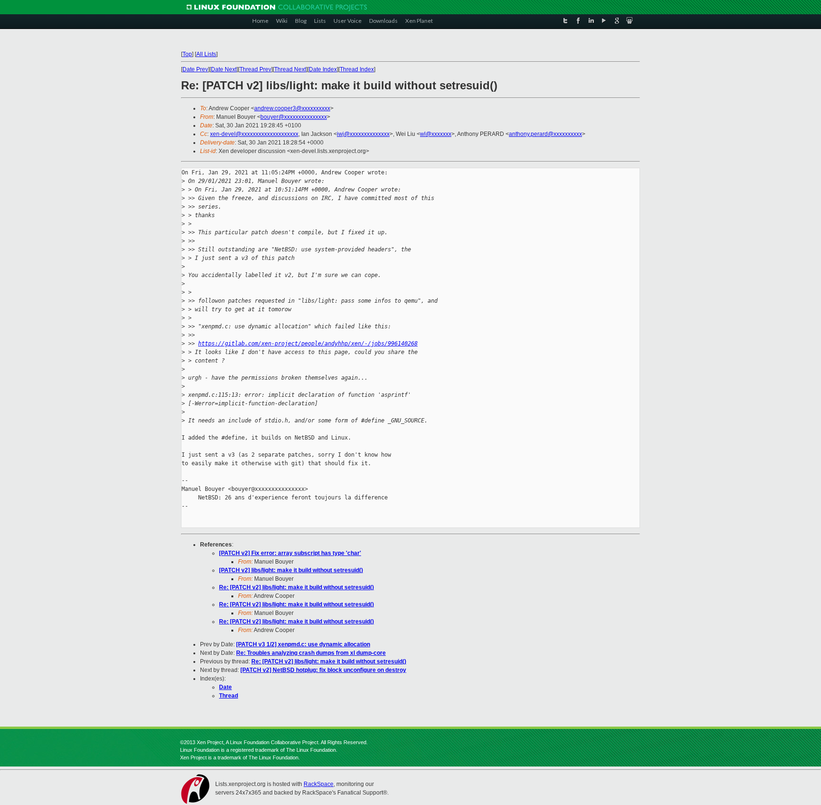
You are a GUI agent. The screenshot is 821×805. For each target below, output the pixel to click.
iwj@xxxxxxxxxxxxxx (363, 134)
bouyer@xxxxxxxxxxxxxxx (293, 117)
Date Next (224, 69)
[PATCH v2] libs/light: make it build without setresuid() (291, 570)
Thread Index (357, 69)
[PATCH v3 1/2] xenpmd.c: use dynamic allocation (303, 644)
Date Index (323, 69)
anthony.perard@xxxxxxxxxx (545, 134)
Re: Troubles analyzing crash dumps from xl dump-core (311, 653)
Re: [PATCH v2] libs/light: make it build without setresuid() (296, 587)
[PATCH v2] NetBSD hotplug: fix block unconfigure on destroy (323, 670)
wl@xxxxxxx (435, 134)
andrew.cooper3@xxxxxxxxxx (292, 108)
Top (187, 54)
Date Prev (195, 69)
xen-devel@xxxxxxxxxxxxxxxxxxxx (254, 134)
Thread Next (290, 69)
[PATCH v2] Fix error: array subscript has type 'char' (290, 553)
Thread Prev (255, 69)
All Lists (206, 54)
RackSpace (319, 784)
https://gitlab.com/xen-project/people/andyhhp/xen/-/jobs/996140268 (308, 343)
